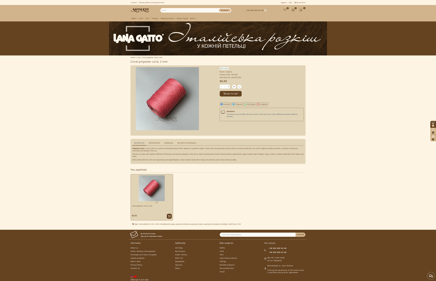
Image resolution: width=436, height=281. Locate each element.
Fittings (155, 18)
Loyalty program (138, 258)
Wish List (179, 258)
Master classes (182, 18)
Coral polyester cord (146, 224)
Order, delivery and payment (143, 251)
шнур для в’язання (182, 224)
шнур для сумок (197, 224)
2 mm (157, 224)
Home (133, 57)
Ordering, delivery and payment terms (151, 2)
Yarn (147, 18)
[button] (302, 195)
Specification (154, 143)
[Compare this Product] (170, 181)
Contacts (134, 2)
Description (139, 143)
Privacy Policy (136, 265)
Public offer (136, 261)
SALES (192, 18)
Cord (141, 18)
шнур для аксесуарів (212, 224)
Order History (181, 255)
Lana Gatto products (228, 258)
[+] (228, 87)
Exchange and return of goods (144, 255)
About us (134, 248)
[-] (221, 87)
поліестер (232, 224)
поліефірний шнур (167, 224)
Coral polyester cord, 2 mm (142, 206)
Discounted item (227, 268)
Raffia (133, 18)
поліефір (223, 224)
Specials (178, 265)
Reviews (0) (168, 143)
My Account (300, 2)
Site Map (179, 248)
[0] (293, 10)
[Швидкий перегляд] (170, 185)
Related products (167, 18)
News (177, 268)
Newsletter (180, 261)
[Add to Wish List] (170, 177)
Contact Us (135, 268)
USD (290, 3)
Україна (229, 72)
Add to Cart (232, 94)
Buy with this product (187, 143)
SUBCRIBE (300, 235)
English (283, 3)
